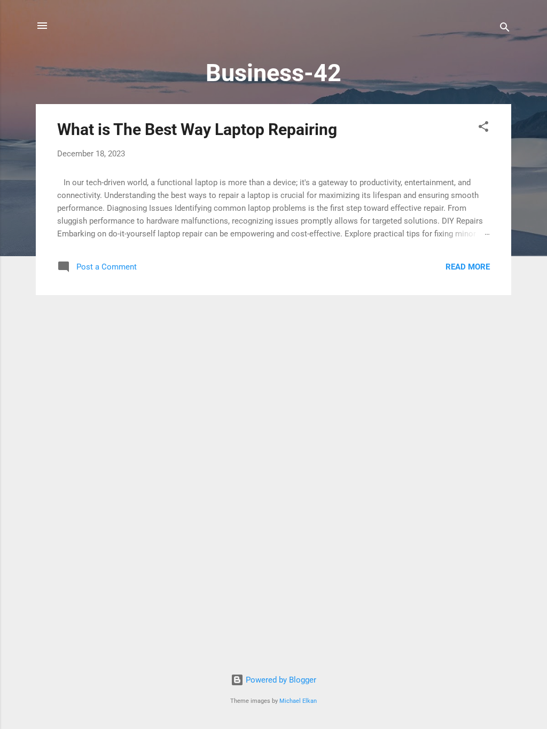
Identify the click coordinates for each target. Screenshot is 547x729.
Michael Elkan (298, 701)
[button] (483, 128)
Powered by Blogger (280, 680)
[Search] (504, 29)
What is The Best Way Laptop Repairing (197, 129)
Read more (468, 267)
